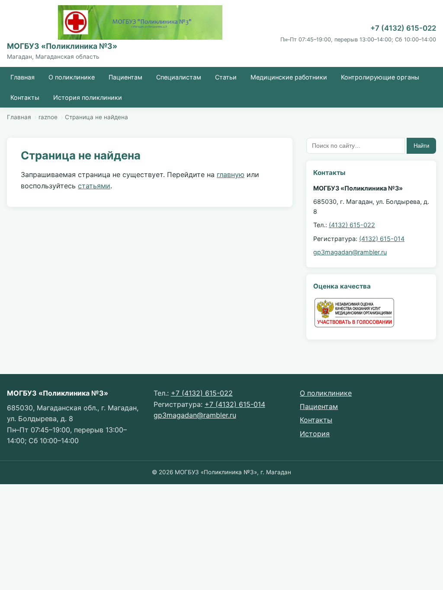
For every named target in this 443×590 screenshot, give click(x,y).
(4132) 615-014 (381, 238)
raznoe (48, 117)
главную (230, 174)
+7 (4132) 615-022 (403, 28)
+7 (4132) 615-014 (235, 404)
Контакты (24, 97)
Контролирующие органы (380, 77)
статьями (94, 185)
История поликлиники (87, 97)
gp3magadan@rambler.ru (350, 252)
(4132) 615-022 (352, 224)
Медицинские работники (288, 77)
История (315, 433)
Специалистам (178, 77)
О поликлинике (71, 77)
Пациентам (125, 77)
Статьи (226, 77)
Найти (421, 146)
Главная (22, 77)
